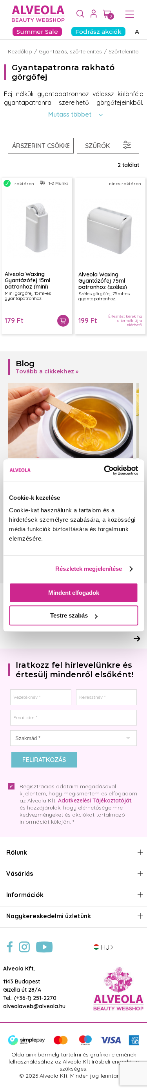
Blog (25, 363)
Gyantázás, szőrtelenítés (70, 51)
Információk (25, 895)
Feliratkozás (44, 760)
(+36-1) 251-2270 (35, 997)
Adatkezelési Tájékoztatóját (94, 800)
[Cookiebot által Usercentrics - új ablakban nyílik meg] (104, 470)
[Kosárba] (63, 321)
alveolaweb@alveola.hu (34, 1006)
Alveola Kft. (19, 968)
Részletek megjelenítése (88, 568)
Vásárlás (19, 873)
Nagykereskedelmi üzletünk (48, 916)
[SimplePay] (73, 1043)
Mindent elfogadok (73, 592)
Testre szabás (69, 615)
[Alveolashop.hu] (36, 14)
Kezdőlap (20, 51)
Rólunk (16, 852)
